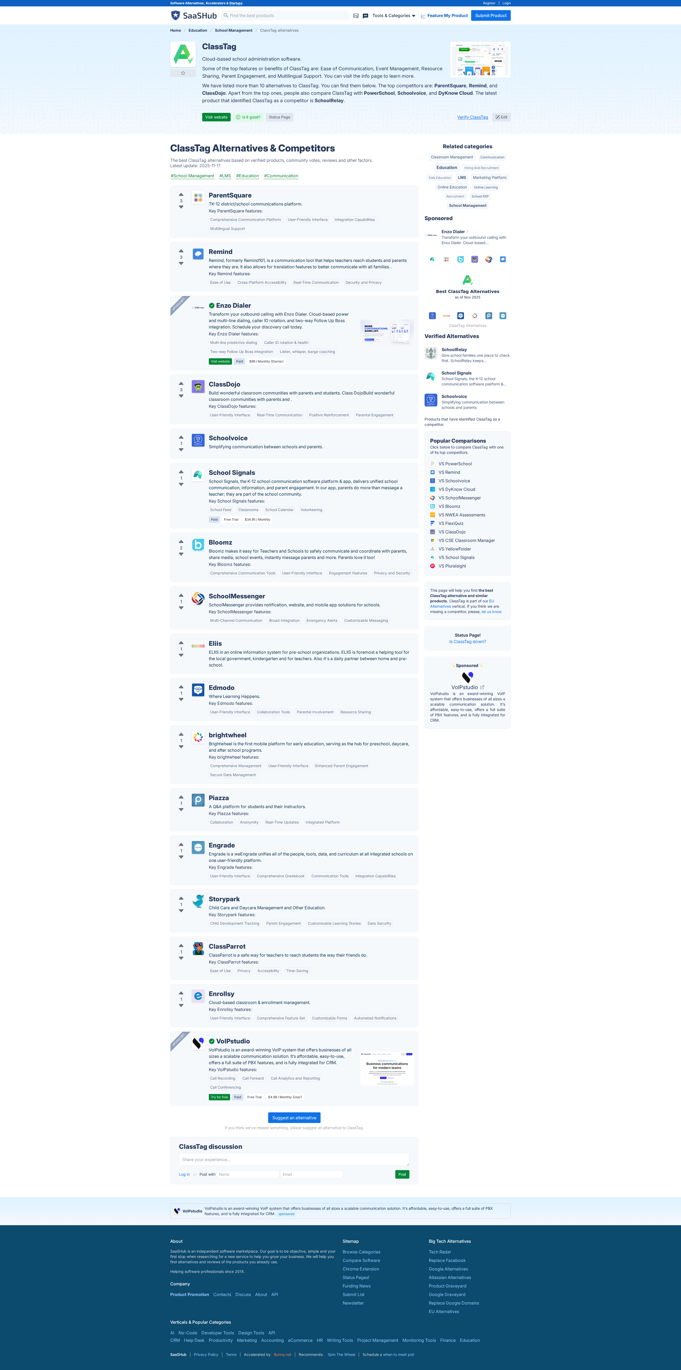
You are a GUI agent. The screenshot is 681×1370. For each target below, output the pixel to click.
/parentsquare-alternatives (201, 189)
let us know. (492, 611)
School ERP (480, 196)
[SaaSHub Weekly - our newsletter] (356, 15)
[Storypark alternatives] (198, 901)
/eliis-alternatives (192, 637)
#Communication (281, 175)
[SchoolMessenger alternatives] (198, 598)
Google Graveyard (447, 1294)
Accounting (272, 1340)
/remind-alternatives (195, 245)
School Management (468, 205)
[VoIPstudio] (198, 1043)
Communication (492, 157)
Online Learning (486, 187)
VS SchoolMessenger (459, 497)
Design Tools (251, 1332)
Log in (185, 1174)
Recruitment (455, 196)
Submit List (353, 1294)
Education (447, 167)
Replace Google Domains (454, 1303)
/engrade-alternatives (196, 839)
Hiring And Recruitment (481, 168)
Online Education (452, 187)
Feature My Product (447, 15)
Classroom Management (452, 157)
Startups (236, 3)
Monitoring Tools (419, 1340)
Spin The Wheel (341, 1354)
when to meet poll (398, 1354)
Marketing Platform (489, 177)
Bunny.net (282, 1354)
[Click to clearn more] (340, 1211)
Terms (231, 1354)
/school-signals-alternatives (202, 466)
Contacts (222, 1294)
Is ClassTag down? (467, 641)
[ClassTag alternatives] (183, 54)
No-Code (187, 1332)
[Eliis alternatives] (198, 645)
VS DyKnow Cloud (456, 489)
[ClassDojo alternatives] (198, 386)
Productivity (221, 1340)
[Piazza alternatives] (198, 800)
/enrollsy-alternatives (196, 987)
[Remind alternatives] (198, 254)
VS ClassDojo (452, 531)
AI (172, 1332)
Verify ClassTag (472, 117)
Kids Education (440, 178)
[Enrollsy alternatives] (198, 996)
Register (489, 3)
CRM (175, 1340)
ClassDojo (214, 93)
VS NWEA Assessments (461, 514)
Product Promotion (189, 1294)
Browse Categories (361, 1251)
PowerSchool (379, 93)
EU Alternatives (444, 1311)
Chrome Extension (361, 1269)
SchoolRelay (329, 100)
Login (507, 3)
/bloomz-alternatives (195, 536)
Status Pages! (356, 1277)
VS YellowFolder (454, 549)
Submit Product (490, 15)
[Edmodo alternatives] (198, 690)
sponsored (286, 1214)
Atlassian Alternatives (450, 1277)
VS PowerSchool (455, 463)
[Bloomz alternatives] (198, 544)
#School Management (192, 175)
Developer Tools (217, 1332)
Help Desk (194, 1340)
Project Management (377, 1340)
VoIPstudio (465, 687)
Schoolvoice (411, 93)
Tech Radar (440, 1251)
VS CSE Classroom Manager (466, 540)
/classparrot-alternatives (199, 940)
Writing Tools (340, 1340)
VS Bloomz (449, 506)
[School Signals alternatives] (198, 474)
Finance (448, 1340)
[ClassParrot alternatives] (198, 948)
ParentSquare (450, 85)
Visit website (216, 117)
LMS (462, 177)
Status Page (279, 117)
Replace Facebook (447, 1260)
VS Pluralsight (452, 566)
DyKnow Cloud (455, 93)
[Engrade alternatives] (198, 847)
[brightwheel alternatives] (198, 737)
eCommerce (300, 1340)
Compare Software (361, 1260)
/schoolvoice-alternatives (200, 431)
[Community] (365, 15)
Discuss (243, 1294)
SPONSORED (178, 304)
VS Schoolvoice (454, 480)
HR (320, 1340)
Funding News (357, 1286)
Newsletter (353, 1303)
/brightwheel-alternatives (200, 728)
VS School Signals (456, 557)
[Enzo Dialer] (198, 307)
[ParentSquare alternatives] (198, 197)
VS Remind (449, 472)
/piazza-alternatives (194, 791)
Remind (478, 85)
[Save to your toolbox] (183, 73)
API (274, 1294)
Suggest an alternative (294, 1117)
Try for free (219, 1097)
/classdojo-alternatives (197, 378)
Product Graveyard (448, 1286)
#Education (247, 175)
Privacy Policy (206, 1354)
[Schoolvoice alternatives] (198, 440)
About (261, 1294)
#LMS (225, 175)
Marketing (247, 1340)
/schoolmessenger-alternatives (205, 590)
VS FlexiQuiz (451, 523)
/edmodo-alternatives (196, 681)
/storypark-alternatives (197, 892)
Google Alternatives (448, 1269)
